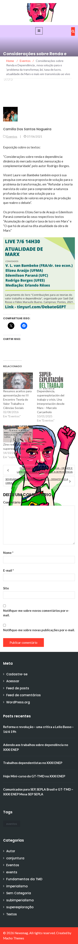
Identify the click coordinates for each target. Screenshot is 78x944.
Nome (8, 552)
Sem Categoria (18, 893)
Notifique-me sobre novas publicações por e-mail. (39, 630)
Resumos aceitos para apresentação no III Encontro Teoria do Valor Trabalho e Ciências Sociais (17, 399)
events (11, 872)
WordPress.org (18, 702)
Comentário (12, 502)
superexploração (19, 907)
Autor (10, 851)
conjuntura (15, 858)
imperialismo (17, 886)
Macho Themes (13, 938)
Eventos (11, 136)
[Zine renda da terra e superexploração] (18, 433)
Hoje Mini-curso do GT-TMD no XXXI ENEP (34, 776)
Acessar (12, 681)
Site (6, 588)
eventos (11, 823)
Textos (11, 914)
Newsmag (21, 933)
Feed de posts (17, 688)
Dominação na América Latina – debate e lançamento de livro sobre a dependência (45, 469)
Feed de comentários (23, 695)
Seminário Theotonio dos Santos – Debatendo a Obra (36, 481)
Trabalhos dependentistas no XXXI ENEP (32, 763)
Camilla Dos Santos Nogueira (27, 129)
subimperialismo (20, 900)
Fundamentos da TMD (24, 879)
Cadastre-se (16, 674)
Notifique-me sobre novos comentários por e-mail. (36, 613)
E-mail (8, 570)
